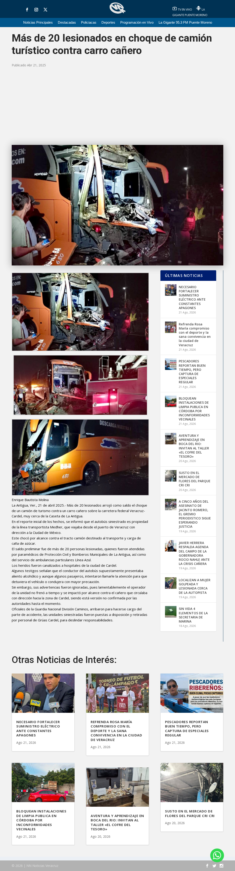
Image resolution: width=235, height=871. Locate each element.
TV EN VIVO (185, 9)
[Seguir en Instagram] (36, 9)
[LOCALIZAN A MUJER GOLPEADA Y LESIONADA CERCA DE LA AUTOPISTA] (170, 583)
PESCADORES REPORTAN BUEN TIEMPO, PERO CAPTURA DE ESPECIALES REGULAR (192, 371)
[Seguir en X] (45, 9)
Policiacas (88, 22)
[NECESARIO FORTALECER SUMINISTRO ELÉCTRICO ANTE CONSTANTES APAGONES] (170, 290)
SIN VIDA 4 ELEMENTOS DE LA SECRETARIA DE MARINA (193, 614)
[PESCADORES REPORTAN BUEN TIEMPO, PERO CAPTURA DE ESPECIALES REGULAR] (170, 364)
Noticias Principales (38, 22)
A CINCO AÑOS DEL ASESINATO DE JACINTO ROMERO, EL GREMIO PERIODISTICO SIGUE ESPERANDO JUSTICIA (195, 514)
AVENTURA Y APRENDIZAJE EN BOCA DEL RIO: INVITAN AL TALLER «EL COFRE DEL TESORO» (194, 446)
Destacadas (67, 22)
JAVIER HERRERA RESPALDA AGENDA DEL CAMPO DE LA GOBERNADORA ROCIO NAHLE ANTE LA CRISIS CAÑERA (194, 553)
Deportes (108, 22)
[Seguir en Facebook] (27, 9)
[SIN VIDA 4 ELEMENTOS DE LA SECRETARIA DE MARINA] (170, 611)
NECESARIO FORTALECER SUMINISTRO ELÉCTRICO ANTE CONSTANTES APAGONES (192, 297)
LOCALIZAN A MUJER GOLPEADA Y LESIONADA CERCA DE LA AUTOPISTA (194, 586)
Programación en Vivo (137, 22)
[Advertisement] (117, 106)
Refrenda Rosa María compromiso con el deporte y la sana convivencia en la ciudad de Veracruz (195, 334)
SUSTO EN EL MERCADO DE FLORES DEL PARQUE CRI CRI (194, 479)
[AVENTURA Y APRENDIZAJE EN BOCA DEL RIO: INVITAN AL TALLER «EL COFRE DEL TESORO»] (170, 438)
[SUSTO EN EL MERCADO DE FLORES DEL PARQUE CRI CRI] (170, 476)
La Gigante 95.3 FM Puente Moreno (185, 22)
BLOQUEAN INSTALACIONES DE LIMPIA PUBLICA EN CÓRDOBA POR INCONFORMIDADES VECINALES (194, 408)
